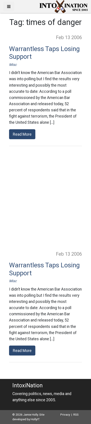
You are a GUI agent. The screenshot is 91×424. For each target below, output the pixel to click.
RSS (76, 414)
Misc (13, 65)
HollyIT (35, 419)
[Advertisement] (45, 198)
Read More (22, 134)
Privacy (65, 414)
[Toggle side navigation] (8, 6)
